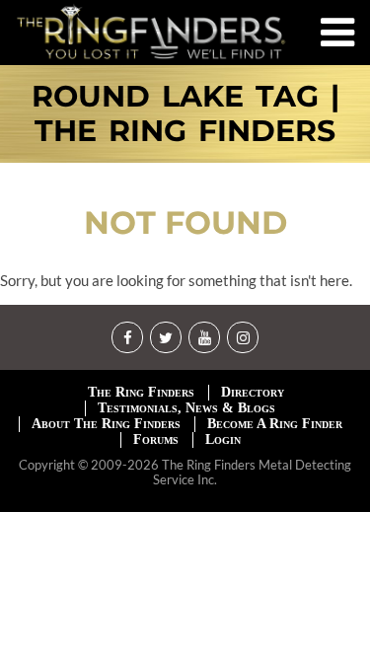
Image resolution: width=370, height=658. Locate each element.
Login (223, 439)
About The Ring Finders (106, 423)
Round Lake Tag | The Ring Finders (185, 114)
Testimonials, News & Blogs (186, 408)
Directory (252, 392)
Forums (156, 439)
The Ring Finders (141, 392)
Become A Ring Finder (274, 423)
